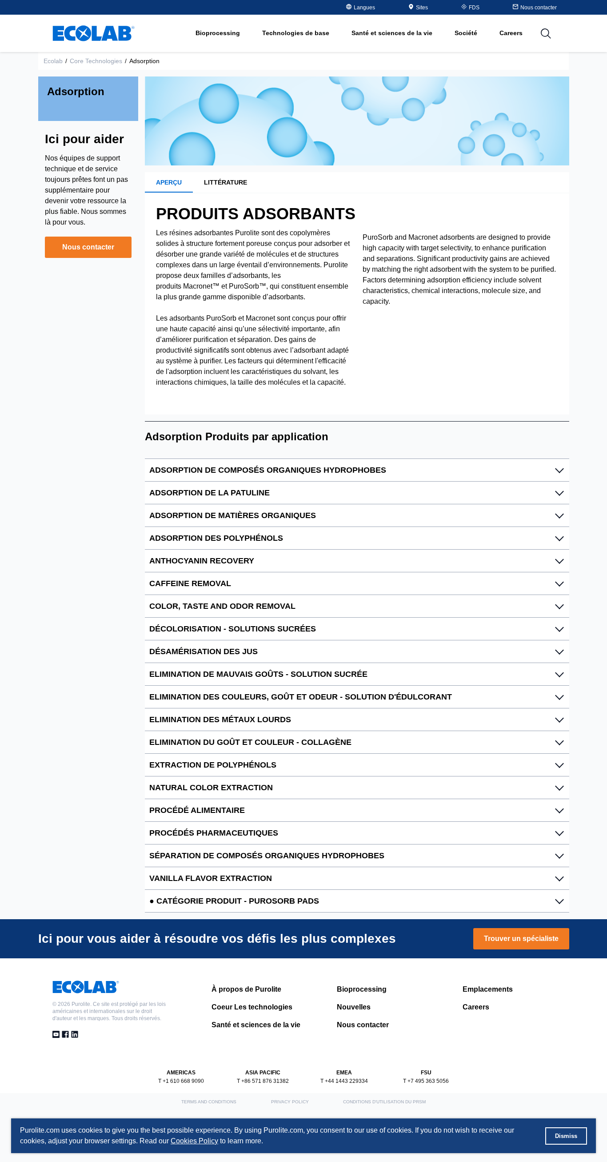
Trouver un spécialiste (521, 938)
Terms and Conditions (208, 1101)
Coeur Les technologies (252, 1007)
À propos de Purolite (246, 989)
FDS (474, 7)
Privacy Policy (290, 1101)
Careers (511, 32)
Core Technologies (96, 60)
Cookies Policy (194, 1141)
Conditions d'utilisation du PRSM (384, 1101)
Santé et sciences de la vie (256, 1025)
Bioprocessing (362, 989)
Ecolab (53, 60)
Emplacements (488, 989)
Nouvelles (354, 1007)
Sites (422, 7)
